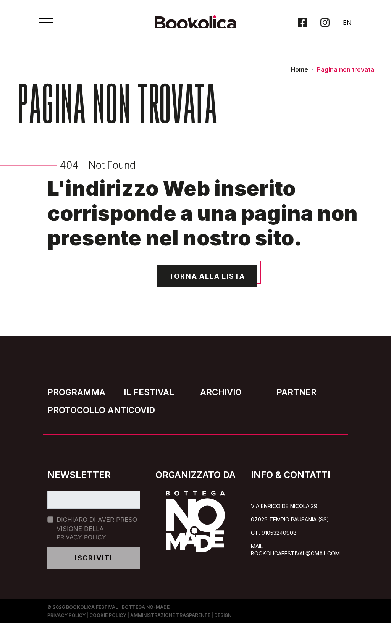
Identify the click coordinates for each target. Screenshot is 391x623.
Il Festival (149, 392)
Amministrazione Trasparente (170, 615)
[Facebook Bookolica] (302, 22)
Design (222, 615)
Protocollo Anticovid (101, 410)
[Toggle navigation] (46, 22)
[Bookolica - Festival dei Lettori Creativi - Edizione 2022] (196, 25)
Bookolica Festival (92, 607)
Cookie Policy (107, 615)
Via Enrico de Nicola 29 (284, 506)
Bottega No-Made (146, 607)
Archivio (221, 392)
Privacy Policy (81, 537)
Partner (296, 392)
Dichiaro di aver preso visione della (97, 528)
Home (299, 69)
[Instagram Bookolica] (325, 22)
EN (347, 22)
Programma (76, 392)
